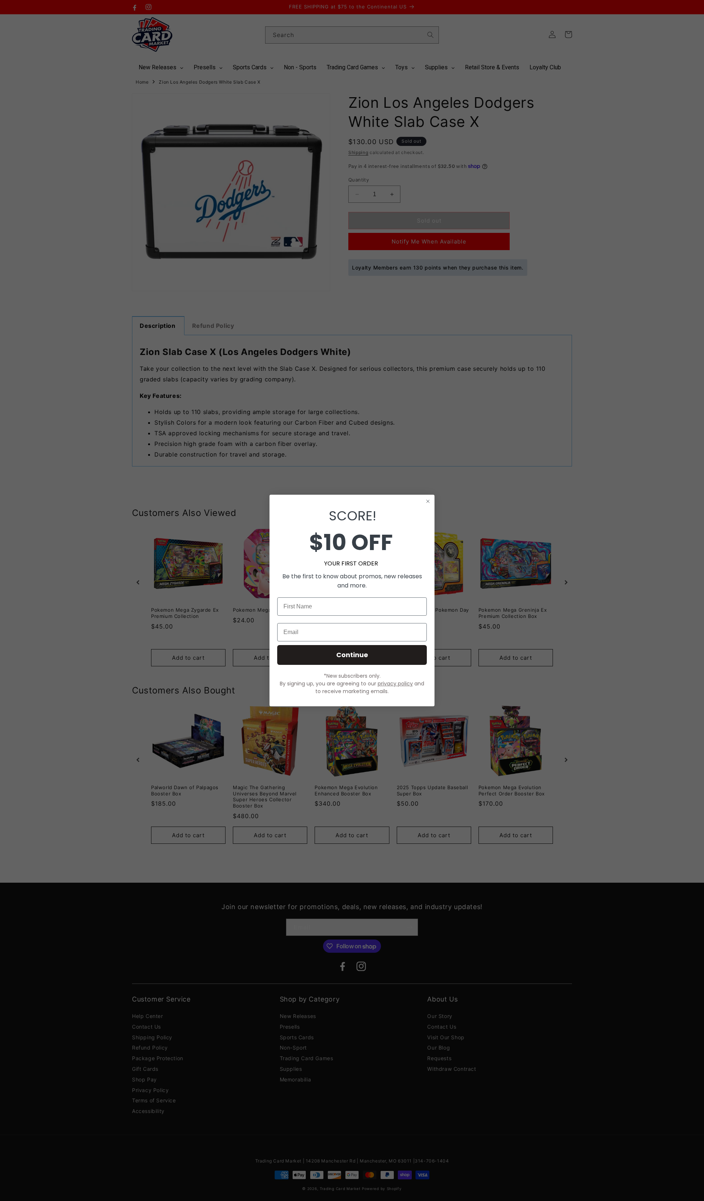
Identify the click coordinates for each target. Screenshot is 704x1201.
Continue (352, 654)
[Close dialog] (428, 501)
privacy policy (395, 683)
